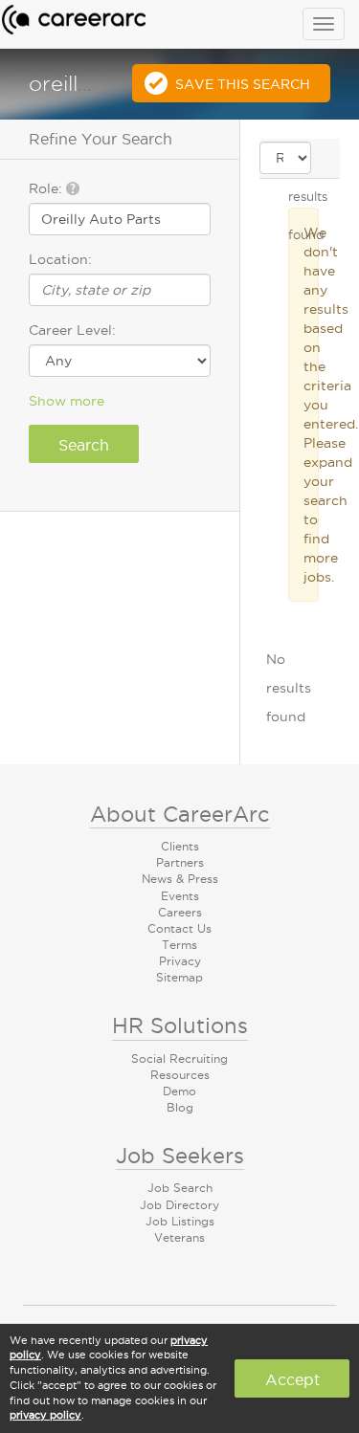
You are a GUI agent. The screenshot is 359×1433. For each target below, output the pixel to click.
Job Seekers (180, 1155)
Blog (180, 1107)
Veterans (179, 1237)
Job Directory (179, 1205)
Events (180, 896)
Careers (180, 912)
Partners (180, 862)
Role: (47, 188)
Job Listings (180, 1221)
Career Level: (72, 330)
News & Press (180, 878)
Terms (179, 944)
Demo (179, 1091)
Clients (180, 846)
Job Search (180, 1187)
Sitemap (179, 977)
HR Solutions (180, 1025)
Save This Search (242, 84)
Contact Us (179, 928)
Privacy (180, 961)
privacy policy (45, 1415)
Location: (60, 259)
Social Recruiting (179, 1058)
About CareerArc (180, 814)
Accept (292, 1379)
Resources (180, 1075)
